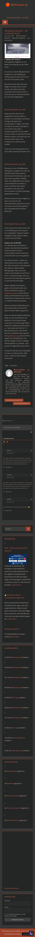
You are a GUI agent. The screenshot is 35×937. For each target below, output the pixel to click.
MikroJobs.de (17, 667)
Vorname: (7, 900)
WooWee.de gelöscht (11, 629)
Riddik (9, 499)
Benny (9, 450)
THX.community (12, 796)
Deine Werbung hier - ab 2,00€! (17, 18)
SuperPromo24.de (10, 293)
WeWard (10, 783)
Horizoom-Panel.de (14, 808)
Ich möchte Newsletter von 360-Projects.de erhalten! (15, 915)
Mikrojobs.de (17, 657)
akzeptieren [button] (26, 934)
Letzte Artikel (13, 365)
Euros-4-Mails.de (19, 738)
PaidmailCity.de (17, 751)
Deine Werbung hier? (11, 888)
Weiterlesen (16, 585)
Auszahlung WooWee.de (21, 403)
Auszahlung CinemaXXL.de (14, 400)
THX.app (15, 697)
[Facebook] (28, 370)
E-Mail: (6, 907)
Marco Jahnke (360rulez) (19, 371)
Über (6, 365)
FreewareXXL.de (13, 820)
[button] (31, 933)
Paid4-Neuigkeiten (19, 38)
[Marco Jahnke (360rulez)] (9, 376)
